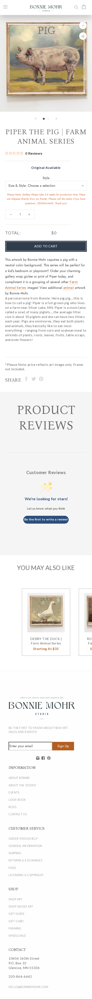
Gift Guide (17, 913)
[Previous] (35, 119)
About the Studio (22, 785)
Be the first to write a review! (46, 519)
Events (14, 792)
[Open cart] (84, 6)
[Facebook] (26, 379)
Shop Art (15, 899)
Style (46, 177)
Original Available (46, 168)
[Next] (56, 119)
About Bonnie (19, 778)
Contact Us (18, 814)
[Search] (76, 6)
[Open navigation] (5, 6)
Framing (15, 928)
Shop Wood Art (21, 906)
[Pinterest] (41, 379)
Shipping (15, 853)
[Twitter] (33, 379)
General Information (25, 846)
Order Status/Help (23, 838)
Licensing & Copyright (26, 875)
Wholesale (17, 935)
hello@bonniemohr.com (28, 987)
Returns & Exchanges (25, 860)
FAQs (12, 867)
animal (68, 287)
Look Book (17, 799)
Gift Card (16, 921)
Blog (12, 807)
